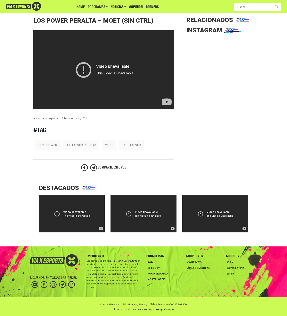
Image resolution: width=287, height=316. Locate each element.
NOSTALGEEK (156, 279)
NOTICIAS (117, 6)
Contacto (194, 262)
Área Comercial (198, 268)
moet (109, 145)
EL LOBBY (153, 268)
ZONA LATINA (235, 268)
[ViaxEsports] (35, 6)
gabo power (47, 145)
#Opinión (136, 6)
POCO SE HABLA (157, 273)
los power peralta (81, 145)
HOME (81, 6)
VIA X (230, 262)
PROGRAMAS (96, 6)
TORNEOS (152, 6)
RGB (150, 262)
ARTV (230, 273)
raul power (131, 145)
